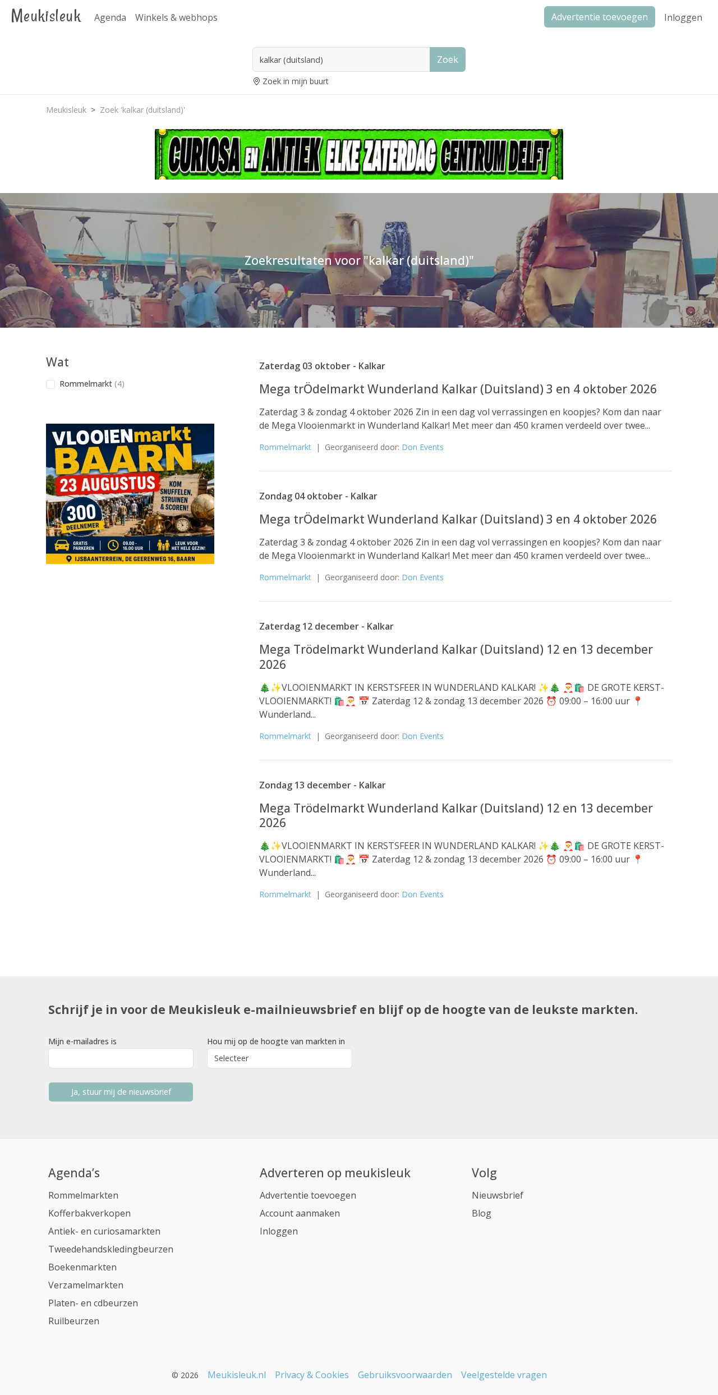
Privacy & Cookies (312, 1375)
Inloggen (683, 17)
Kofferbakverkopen (89, 1213)
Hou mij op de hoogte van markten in (276, 1041)
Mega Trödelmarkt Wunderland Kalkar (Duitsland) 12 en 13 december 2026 (456, 656)
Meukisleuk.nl (237, 1375)
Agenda (110, 17)
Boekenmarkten (82, 1267)
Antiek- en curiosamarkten (104, 1231)
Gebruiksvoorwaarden (405, 1375)
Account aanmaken (300, 1213)
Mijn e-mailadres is (82, 1041)
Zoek (447, 59)
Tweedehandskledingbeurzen (110, 1249)
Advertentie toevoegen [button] (599, 17)
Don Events (423, 447)
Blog (481, 1213)
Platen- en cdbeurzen (93, 1303)
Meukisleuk (46, 15)
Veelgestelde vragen (504, 1375)
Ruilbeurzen (73, 1321)
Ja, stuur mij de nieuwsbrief (121, 1091)
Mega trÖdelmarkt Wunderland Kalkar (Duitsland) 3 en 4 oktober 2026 (458, 389)
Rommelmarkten (83, 1195)
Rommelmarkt (92, 383)
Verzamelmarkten (85, 1285)
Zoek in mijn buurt (296, 81)
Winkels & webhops (176, 17)
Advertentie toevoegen (308, 1195)
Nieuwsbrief (497, 1195)
